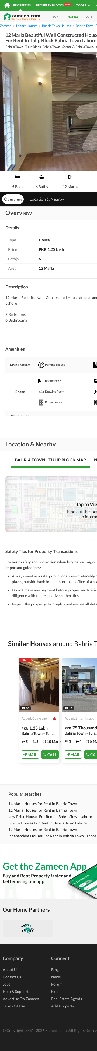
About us (10, 969)
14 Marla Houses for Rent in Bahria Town (42, 803)
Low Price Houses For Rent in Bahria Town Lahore (50, 816)
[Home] (7, 5)
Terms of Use (14, 1006)
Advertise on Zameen (21, 998)
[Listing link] (39, 710)
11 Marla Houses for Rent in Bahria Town (42, 810)
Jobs (6, 984)
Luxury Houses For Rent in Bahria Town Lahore (47, 823)
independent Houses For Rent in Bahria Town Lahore (52, 836)
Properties (22, 5)
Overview (13, 199)
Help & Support (16, 991)
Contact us (12, 977)
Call (52, 754)
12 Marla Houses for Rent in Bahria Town (42, 829)
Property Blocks (53, 5)
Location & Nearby (47, 199)
